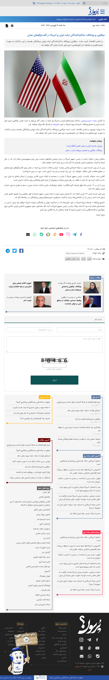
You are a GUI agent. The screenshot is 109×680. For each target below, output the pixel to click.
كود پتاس (46, 492)
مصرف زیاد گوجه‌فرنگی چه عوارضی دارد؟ (35, 418)
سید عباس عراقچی (72, 258)
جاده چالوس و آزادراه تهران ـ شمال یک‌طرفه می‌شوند (76, 19)
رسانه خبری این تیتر (42, 604)
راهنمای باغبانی (44, 496)
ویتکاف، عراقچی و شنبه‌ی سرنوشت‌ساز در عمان (83, 150)
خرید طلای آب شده (42, 547)
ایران (89, 258)
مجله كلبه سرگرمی (43, 599)
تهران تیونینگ (44, 576)
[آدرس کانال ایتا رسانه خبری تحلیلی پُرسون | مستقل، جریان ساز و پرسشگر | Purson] (55, 234)
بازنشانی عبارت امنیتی (54, 369)
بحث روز (96, 25)
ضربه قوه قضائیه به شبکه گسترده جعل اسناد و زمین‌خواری (78, 402)
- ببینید (64, 634)
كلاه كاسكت (45, 590)
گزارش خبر (46, 552)
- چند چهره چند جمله (59, 637)
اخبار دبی (46, 538)
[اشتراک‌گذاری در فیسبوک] (21, 251)
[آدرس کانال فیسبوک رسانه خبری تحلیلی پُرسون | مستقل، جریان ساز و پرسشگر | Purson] (81, 234)
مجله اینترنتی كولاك (42, 594)
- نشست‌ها (63, 627)
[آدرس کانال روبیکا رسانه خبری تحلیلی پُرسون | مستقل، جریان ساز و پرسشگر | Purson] (48, 234)
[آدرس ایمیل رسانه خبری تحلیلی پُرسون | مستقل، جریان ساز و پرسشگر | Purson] (28, 234)
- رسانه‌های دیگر (61, 651)
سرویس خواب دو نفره (41, 528)
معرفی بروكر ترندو (43, 514)
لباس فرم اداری (44, 561)
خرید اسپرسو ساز (43, 519)
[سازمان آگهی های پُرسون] (21, 631)
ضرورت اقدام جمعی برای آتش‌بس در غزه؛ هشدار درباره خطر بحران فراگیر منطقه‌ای (20, 286)
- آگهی (43, 627)
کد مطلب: (97, 249)
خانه (103, 25)
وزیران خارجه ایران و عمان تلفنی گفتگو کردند (84, 146)
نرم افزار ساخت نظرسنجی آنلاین (38, 566)
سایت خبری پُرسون (89, 120)
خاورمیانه (56, 124)
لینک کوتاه (97, 253)
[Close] (41, 631)
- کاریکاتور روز (62, 661)
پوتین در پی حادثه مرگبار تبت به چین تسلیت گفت (31, 461)
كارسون (47, 571)
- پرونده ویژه (62, 641)
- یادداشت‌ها (62, 631)
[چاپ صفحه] (11, 25)
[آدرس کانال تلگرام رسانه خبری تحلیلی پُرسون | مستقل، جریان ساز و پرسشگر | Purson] (74, 234)
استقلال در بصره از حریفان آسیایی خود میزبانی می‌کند (30, 477)
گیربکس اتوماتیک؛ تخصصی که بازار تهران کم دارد (32, 413)
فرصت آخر (27, 300)
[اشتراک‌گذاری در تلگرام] (7, 251)
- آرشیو (43, 637)
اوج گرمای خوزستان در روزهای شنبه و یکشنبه (33, 472)
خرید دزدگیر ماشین (43, 533)
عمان (83, 258)
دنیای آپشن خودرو (43, 580)
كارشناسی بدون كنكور (42, 509)
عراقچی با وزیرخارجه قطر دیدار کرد (87, 419)
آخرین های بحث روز (92, 455)
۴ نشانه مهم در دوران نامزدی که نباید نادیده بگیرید (31, 407)
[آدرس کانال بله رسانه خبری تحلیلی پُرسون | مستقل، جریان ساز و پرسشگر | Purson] (41, 234)
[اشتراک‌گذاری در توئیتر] (14, 251)
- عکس (64, 657)
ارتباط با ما (56, 3)
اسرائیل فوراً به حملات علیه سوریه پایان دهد (83, 410)
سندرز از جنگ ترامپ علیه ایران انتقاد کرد (85, 513)
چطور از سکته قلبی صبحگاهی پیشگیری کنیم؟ (33, 402)
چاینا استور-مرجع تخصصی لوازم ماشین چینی (33, 542)
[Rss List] (33, 3)
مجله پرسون (44, 397)
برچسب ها (71, 3)
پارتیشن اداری (44, 523)
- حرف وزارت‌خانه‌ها (60, 654)
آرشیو (78, 3)
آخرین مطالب (44, 440)
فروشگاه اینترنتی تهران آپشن (39, 585)
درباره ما (64, 3)
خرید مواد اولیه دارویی (41, 557)
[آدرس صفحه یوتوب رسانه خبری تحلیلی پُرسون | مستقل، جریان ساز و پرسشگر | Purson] (61, 234)
